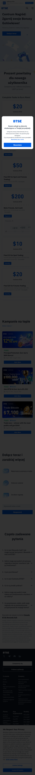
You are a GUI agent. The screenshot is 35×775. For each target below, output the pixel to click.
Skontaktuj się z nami (17, 139)
